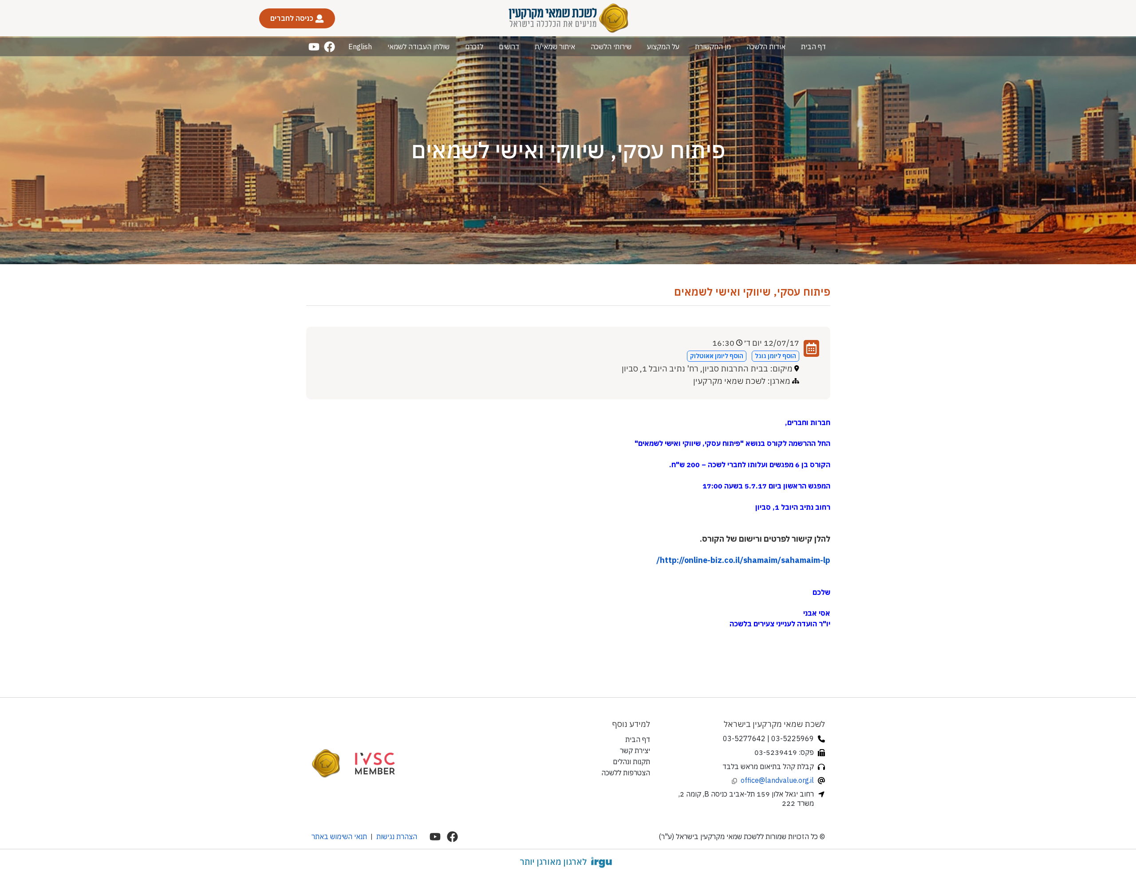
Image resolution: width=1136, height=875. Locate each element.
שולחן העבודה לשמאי (418, 46)
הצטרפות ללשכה (625, 772)
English (360, 46)
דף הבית (813, 46)
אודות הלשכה (765, 46)
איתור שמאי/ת (555, 46)
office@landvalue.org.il (777, 780)
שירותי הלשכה (611, 46)
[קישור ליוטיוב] (314, 46)
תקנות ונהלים (631, 761)
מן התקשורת (713, 46)
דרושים (509, 46)
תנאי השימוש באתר (339, 836)
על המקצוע (663, 46)
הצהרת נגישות (396, 836)
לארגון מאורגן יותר (553, 861)
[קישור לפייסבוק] (329, 46)
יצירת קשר (635, 750)
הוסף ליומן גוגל (775, 356)
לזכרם (474, 46)
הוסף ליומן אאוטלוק (716, 356)
